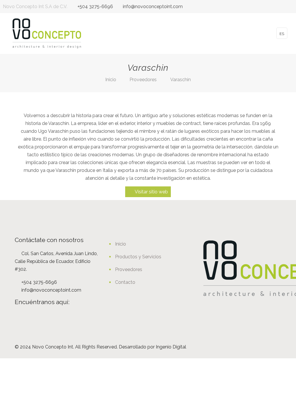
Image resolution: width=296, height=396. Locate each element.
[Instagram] (290, 6)
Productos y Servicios (138, 256)
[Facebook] (282, 6)
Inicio (110, 79)
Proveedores (143, 79)
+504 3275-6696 (95, 6)
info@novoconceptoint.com (153, 6)
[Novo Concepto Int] (47, 33)
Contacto (125, 282)
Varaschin (180, 79)
